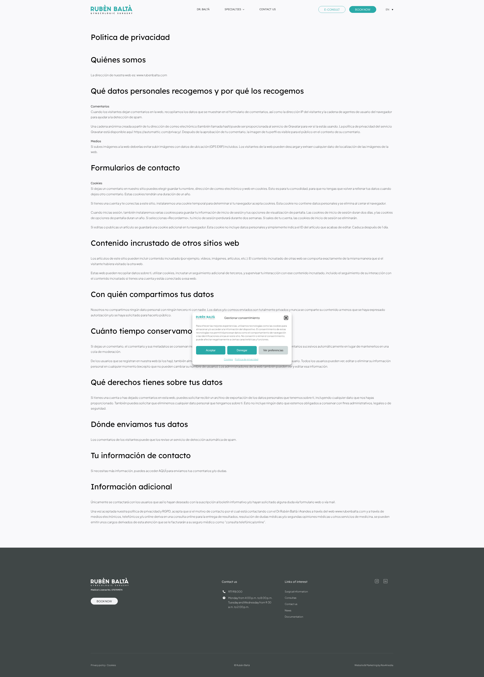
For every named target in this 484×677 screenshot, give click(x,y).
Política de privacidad (246, 359)
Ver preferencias (273, 350)
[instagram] (376, 581)
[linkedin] (385, 581)
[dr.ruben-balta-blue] (111, 6)
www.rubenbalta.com (152, 75)
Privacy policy (98, 665)
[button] (286, 318)
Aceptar (211, 350)
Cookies (228, 359)
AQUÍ (162, 471)
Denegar (242, 350)
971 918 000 (235, 591)
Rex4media (387, 665)
